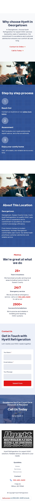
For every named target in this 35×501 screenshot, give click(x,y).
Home (17, 466)
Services (17, 469)
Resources (17, 472)
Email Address (9, 362)
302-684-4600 (24, 297)
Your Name (7, 352)
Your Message (8, 372)
